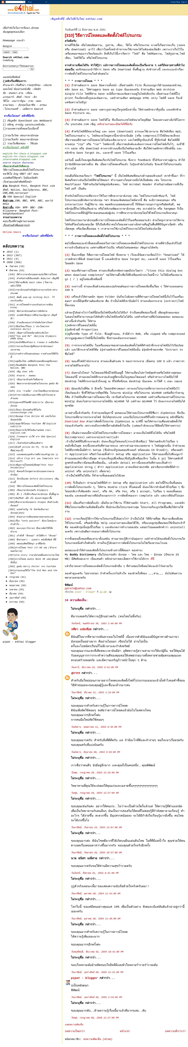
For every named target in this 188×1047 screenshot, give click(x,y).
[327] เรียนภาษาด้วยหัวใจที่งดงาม (25, 379)
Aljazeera (9, 210)
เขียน (29, 93)
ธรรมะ (43, 105)
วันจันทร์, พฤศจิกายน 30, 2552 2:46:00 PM (96, 623)
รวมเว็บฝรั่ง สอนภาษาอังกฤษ (22, 139)
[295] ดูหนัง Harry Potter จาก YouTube (32, 566)
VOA (17, 207)
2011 (10, 259)
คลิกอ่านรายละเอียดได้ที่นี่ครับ (114, 124)
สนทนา (13, 93)
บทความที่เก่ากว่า (175, 1031)
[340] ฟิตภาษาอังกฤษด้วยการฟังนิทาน (27, 311)
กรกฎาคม (14, 577)
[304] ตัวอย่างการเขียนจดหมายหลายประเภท (30, 517)
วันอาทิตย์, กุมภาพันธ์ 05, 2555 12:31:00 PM (97, 972)
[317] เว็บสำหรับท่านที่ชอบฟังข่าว (25, 443)
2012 (10, 255)
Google (7, 46)
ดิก (35, 97)
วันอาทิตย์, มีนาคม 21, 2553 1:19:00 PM (95, 692)
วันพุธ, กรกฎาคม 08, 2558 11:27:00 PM (95, 1017)
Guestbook (25, 120)
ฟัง (5, 93)
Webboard (45, 120)
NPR (32, 200)
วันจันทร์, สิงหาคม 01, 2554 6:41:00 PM (94, 873)
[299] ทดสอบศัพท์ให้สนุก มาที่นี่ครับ (26, 544)
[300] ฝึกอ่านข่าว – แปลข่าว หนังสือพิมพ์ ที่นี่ (32, 540)
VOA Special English (19, 196)
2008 (10, 262)
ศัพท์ (19, 97)
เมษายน (14, 589)
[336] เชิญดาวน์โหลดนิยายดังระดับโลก (28, 333)
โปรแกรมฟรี (12, 109)
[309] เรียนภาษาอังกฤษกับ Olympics (28, 490)
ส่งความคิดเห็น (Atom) (97, 1039)
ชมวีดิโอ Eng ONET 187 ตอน (20, 174)
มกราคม (14, 602)
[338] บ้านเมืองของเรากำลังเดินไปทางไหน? (30, 322)
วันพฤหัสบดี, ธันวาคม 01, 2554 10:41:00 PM (97, 952)
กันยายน (14, 266)
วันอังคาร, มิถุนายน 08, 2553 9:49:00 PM (95, 752)
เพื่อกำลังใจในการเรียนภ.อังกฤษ (21, 28)
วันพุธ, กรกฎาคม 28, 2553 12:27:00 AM (95, 793)
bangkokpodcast (13, 213)
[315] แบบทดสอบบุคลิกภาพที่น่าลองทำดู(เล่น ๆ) (33, 454)
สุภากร (75, 673)
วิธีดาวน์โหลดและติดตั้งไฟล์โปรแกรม (23, 170)
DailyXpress (31, 190)
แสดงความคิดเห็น (74, 1024)
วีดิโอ (6, 101)
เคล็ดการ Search (33, 109)
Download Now (75, 421)
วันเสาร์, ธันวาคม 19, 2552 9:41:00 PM (94, 667)
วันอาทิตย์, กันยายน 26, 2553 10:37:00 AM (96, 852)
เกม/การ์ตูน (18, 101)
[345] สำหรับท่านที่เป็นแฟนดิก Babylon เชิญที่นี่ (33, 278)
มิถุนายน (14, 581)
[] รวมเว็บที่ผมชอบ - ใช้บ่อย (20, 143)
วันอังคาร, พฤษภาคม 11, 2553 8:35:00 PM (96, 727)
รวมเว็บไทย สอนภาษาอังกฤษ (22, 135)
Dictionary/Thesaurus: (19, 66)
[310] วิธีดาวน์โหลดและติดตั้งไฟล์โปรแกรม (30, 486)
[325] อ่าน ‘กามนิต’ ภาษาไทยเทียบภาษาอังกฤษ (33, 391)
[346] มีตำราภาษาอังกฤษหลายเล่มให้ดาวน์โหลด (32, 274)
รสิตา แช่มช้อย (81, 629)
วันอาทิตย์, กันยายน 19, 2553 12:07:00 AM (96, 827)
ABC (40, 200)
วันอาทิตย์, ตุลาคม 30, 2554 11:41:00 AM (95, 893)
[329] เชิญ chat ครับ (20, 371)
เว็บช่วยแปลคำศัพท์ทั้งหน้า (17, 182)
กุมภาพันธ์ (15, 598)
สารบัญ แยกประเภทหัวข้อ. (30, 124)
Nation (15, 190)
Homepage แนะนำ (13, 40)
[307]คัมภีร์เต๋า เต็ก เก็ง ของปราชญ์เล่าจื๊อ (30, 498)
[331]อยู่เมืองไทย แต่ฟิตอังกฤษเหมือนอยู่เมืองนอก (32, 361)
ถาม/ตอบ (9, 105)
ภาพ (30, 101)
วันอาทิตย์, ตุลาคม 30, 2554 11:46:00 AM (95, 918)
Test (28, 97)
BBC (45, 190)
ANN (11, 193)
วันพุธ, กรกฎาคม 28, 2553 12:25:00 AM (95, 772)
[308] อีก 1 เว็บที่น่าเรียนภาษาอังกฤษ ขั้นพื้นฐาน (33, 494)
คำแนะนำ (8, 85)
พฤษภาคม (15, 585)
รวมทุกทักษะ (34, 85)
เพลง (38, 101)
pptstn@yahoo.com (78, 588)
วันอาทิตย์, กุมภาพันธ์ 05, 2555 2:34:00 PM (96, 997)
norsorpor (21, 193)
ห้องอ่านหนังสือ (22, 89)
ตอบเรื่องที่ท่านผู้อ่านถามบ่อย (18, 221)
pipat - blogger (84, 978)
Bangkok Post (18, 186)
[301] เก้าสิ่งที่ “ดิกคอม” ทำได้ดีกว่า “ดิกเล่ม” (32, 536)
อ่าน (21, 93)
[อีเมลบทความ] (110, 592)
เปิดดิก (37, 89)
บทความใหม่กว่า (75, 1031)
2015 (10, 252)
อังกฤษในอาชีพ (27, 105)
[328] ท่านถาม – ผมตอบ (22, 375)
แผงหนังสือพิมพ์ (11, 77)
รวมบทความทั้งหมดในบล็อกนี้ (22, 128)
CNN (5, 193)
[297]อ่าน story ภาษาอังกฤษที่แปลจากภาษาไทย (33, 555)
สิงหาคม (14, 270)
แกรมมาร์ (8, 97)
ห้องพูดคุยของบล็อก (13, 32)
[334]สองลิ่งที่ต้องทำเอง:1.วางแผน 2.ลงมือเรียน (33, 342)
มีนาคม (13, 593)
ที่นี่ (152, 559)
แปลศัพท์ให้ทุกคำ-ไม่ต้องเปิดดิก (20, 178)
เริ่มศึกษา (20, 85)
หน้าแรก (125, 1031)
